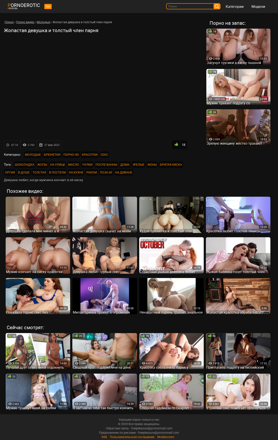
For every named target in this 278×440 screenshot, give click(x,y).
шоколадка (24, 164)
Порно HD (71, 154)
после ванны (106, 164)
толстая (39, 172)
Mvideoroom (165, 437)
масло (73, 164)
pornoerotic (24, 5)
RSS (104, 437)
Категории (235, 6)
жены (152, 164)
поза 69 (106, 172)
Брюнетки (52, 154)
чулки (87, 164)
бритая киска (171, 164)
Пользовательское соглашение (132, 437)
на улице (57, 164)
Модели (258, 6)
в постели (57, 172)
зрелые (138, 164)
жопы (42, 164)
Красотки (90, 154)
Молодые (33, 154)
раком (91, 172)
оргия (10, 172)
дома (124, 164)
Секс (104, 154)
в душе (24, 172)
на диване (123, 172)
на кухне (76, 172)
